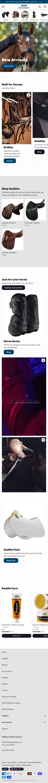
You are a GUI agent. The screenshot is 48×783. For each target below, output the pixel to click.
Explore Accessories (13, 288)
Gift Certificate (8, 709)
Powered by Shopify (8, 780)
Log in (5, 769)
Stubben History (26, 765)
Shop (39, 152)
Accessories (7, 671)
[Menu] (4, 6)
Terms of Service (12, 762)
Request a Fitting (9, 696)
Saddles (5, 658)
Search (4, 762)
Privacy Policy (22, 762)
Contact (5, 677)
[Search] (38, 6)
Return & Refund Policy (34, 762)
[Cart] (44, 6)
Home (4, 652)
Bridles (5, 665)
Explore (9, 161)
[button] (16, 636)
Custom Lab (5, 765)
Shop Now (9, 66)
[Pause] (28, 95)
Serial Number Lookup (11, 703)
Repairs (5, 684)
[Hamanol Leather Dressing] (16, 608)
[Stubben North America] (24, 7)
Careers (5, 690)
